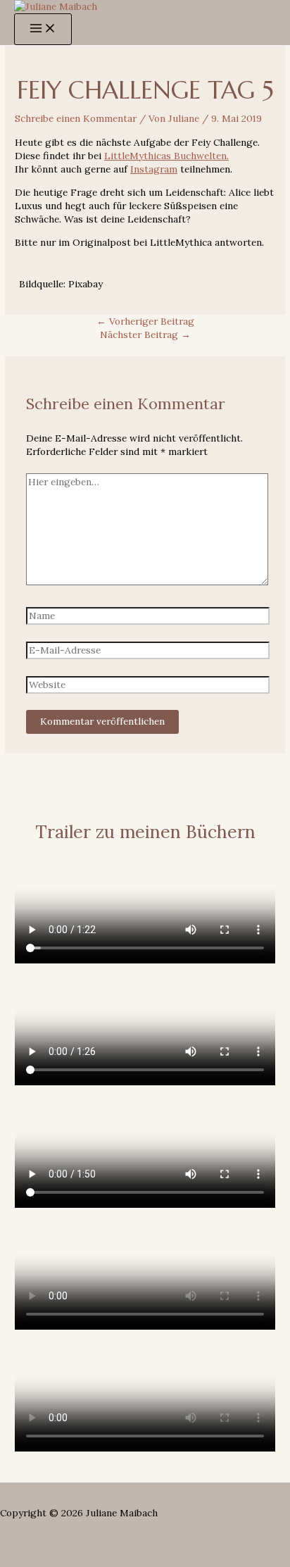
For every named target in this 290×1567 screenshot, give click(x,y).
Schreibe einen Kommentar (76, 118)
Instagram (153, 169)
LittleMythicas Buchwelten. (166, 155)
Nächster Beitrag (145, 334)
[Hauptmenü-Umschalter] (43, 29)
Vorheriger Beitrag (145, 321)
